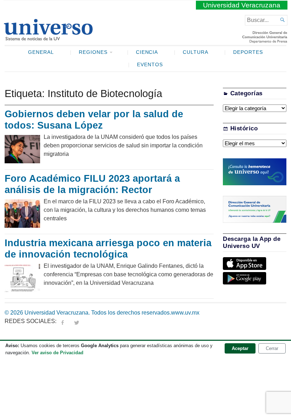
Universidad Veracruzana (241, 5)
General (41, 52)
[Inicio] (48, 37)
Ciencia (147, 52)
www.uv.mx (185, 313)
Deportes (248, 52)
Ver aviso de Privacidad (57, 352)
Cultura (195, 52)
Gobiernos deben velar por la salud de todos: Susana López (94, 120)
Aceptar (240, 348)
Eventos (150, 64)
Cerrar (272, 348)
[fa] (62, 321)
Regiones (93, 52)
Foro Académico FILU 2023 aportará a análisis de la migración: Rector (92, 184)
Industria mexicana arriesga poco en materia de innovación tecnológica (108, 249)
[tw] (76, 321)
